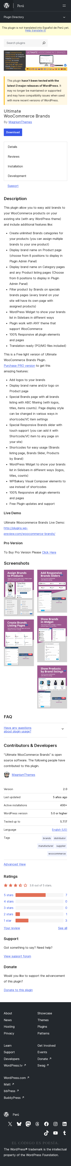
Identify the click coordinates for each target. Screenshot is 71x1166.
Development (17, 176)
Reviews (14, 156)
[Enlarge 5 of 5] (62, 670)
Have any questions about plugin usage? (17, 729)
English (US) (59, 829)
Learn (8, 1045)
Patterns (43, 1033)
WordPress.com (17, 1078)
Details (12, 147)
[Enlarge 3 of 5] (62, 575)
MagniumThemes (20, 122)
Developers (12, 1059)
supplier (61, 846)
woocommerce (57, 853)
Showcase (44, 1013)
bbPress (11, 1091)
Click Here (49, 552)
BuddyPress (14, 1098)
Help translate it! (35, 30)
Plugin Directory (14, 17)
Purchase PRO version (19, 365)
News (8, 1020)
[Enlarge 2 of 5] (29, 624)
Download (13, 132)
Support (13, 186)
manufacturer (45, 846)
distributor (60, 838)
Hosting (9, 1026)
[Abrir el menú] (65, 5)
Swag (43, 1065)
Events (42, 1052)
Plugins (42, 1026)
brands (47, 838)
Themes (43, 1020)
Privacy (9, 1033)
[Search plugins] (44, 43)
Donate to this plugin (18, 990)
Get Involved (46, 1045)
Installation (15, 166)
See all (62, 928)
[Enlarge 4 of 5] (62, 621)
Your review (12, 928)
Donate (44, 1059)
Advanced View (15, 864)
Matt (9, 1084)
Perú (16, 1114)
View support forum (17, 956)
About (8, 1013)
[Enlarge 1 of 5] (29, 575)
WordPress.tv (15, 1065)
